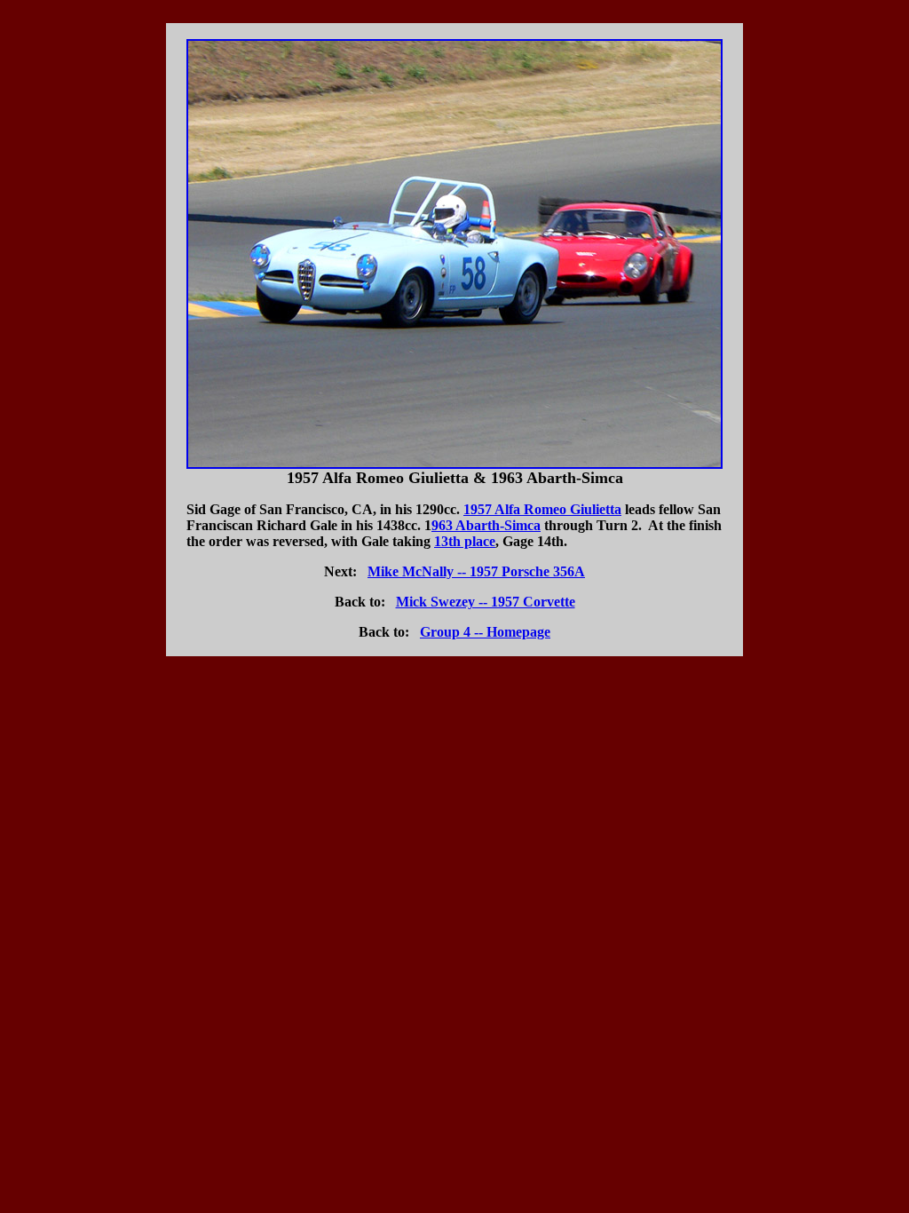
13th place (464, 541)
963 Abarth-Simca (486, 525)
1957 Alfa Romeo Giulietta (542, 509)
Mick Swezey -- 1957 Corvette (485, 601)
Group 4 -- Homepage (485, 631)
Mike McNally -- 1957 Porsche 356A (476, 571)
